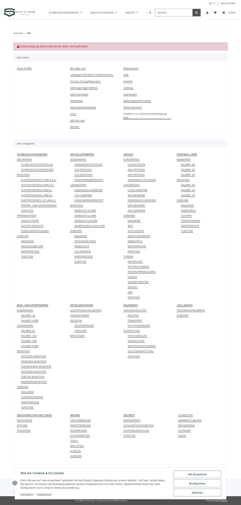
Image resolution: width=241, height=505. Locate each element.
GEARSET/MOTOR (138, 282)
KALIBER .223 (29, 335)
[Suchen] (196, 12)
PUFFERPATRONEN (32, 397)
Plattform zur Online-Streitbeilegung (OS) (145, 115)
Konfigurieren (197, 483)
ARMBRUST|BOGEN (189, 420)
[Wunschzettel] (215, 13)
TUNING (128, 256)
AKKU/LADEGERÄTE (139, 236)
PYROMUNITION (26, 215)
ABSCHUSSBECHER (32, 246)
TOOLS (74, 440)
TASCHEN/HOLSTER (134, 310)
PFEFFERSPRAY (131, 420)
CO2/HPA (186, 215)
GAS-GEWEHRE (136, 210)
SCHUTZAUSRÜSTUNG (140, 351)
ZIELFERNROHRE (84, 325)
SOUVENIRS (24, 430)
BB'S (130, 225)
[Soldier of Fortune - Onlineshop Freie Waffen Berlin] (19, 12)
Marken (74, 126)
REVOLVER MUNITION (34, 361)
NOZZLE (132, 276)
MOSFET (132, 287)
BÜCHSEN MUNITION (33, 371)
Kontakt (127, 81)
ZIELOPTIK (76, 320)
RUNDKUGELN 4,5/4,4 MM (89, 225)
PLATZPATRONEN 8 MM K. (36, 190)
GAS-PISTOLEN (136, 169)
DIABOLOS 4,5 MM (85, 210)
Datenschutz (130, 68)
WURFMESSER (78, 430)
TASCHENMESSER (80, 420)
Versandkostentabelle (83, 107)
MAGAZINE (27, 241)
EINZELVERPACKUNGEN (35, 231)
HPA (130, 292)
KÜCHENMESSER (80, 435)
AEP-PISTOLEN (136, 174)
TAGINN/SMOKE (190, 220)
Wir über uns (78, 68)
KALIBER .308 (29, 341)
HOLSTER (133, 315)
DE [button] (210, 3)
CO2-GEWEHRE (83, 195)
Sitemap (128, 87)
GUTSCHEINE (24, 420)
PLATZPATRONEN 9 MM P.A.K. (38, 179)
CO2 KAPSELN (82, 251)
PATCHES (22, 425)
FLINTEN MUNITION (32, 376)
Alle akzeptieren (197, 474)
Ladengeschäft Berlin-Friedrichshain (91, 74)
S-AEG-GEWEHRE (137, 190)
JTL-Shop (222, 500)
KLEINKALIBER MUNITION (36, 366)
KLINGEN (75, 451)
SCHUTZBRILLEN (137, 335)
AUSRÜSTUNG (131, 330)
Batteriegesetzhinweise (137, 100)
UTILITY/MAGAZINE (139, 325)
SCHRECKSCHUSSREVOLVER (37, 169)
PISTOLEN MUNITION (33, 356)
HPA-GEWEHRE (136, 205)
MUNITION (23, 174)
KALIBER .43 (188, 174)
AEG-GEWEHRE (136, 195)
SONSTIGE (27, 210)
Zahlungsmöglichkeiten (84, 87)
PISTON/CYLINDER (138, 266)
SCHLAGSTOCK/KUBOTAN (138, 425)
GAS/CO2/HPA (136, 231)
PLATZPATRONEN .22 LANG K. (38, 200)
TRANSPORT (135, 320)
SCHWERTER (185, 415)
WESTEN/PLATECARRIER (142, 346)
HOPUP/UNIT (135, 261)
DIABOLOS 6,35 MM (85, 220)
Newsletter (76, 100)
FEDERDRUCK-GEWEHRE (88, 190)
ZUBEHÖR (22, 236)
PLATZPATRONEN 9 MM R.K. (37, 185)
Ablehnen (197, 492)
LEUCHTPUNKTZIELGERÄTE (85, 310)
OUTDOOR (184, 430)
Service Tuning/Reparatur (85, 81)
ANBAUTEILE (81, 246)
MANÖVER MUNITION (34, 381)
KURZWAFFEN (78, 159)
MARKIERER (184, 159)
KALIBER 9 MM (29, 320)
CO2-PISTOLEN (83, 169)
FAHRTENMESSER (80, 425)
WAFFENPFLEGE (30, 251)
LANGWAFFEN (78, 185)
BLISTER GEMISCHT (32, 225)
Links (73, 113)
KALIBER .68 (188, 164)
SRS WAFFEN (24, 159)
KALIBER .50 (188, 169)
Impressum (130, 94)
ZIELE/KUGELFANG (85, 241)
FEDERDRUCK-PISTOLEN (88, 164)
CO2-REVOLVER (83, 174)
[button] (207, 13)
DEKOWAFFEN (186, 425)
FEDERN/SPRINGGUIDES (142, 271)
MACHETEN (77, 445)
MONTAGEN (77, 335)
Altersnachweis (79, 94)
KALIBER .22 (28, 315)
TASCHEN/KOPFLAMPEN (191, 310)
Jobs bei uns (77, 120)
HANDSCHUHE (136, 341)
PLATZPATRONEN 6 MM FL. (37, 195)
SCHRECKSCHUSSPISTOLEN (37, 164)
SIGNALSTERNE (30, 220)
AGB (125, 74)
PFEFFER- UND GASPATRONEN (38, 205)
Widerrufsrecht (132, 107)
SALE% (182, 435)
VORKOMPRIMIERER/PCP (88, 179)
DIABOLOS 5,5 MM (85, 215)
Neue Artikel (228, 3)
